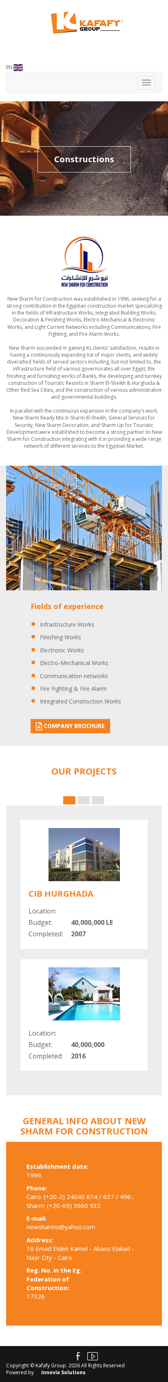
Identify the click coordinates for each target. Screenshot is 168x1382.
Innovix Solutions (63, 1372)
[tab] (69, 800)
